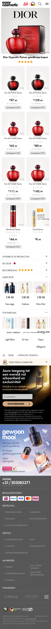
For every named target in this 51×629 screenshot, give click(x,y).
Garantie (35, 512)
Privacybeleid (12, 412)
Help (32, 539)
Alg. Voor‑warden (36, 566)
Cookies (10, 580)
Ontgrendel (16, 404)
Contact (10, 546)
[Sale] (26, 4)
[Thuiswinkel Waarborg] (15, 609)
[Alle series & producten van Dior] (25, 14)
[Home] (4, 355)
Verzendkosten (14, 512)
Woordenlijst (37, 546)
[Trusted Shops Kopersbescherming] (5, 609)
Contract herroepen (17, 525)
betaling (10, 518)
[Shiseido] (31, 596)
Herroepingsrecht (15, 573)
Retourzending (38, 518)
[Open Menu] (11, 4)
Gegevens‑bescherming (37, 573)
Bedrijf (9, 567)
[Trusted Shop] (33, 4)
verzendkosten (30, 618)
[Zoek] (39, 4)
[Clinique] (11, 597)
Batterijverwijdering (17, 552)
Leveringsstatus (14, 539)
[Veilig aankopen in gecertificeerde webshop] (27, 609)
